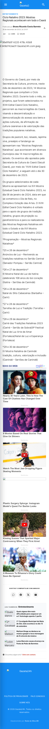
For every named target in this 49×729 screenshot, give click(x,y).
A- (45, 28)
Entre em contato (29, 655)
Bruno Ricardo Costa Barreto (27, 26)
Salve (22, 34)
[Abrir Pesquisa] (43, 5)
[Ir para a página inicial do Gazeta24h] (24, 5)
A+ (4, 34)
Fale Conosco (38, 696)
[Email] (35, 595)
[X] (28, 595)
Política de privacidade (16, 696)
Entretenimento (10, 14)
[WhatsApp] (13, 595)
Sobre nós (24, 702)
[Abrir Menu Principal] (6, 5)
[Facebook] (21, 595)
